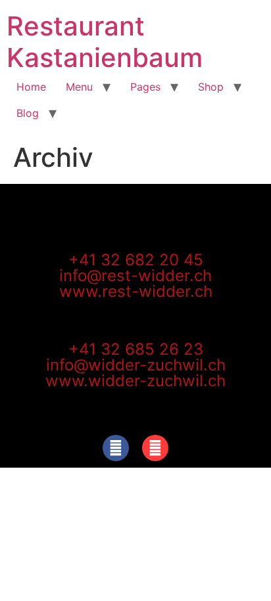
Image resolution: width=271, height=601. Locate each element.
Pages (145, 86)
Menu (79, 86)
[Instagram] (155, 448)
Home (31, 86)
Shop (211, 86)
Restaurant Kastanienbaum (105, 42)
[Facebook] (116, 448)
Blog (27, 113)
